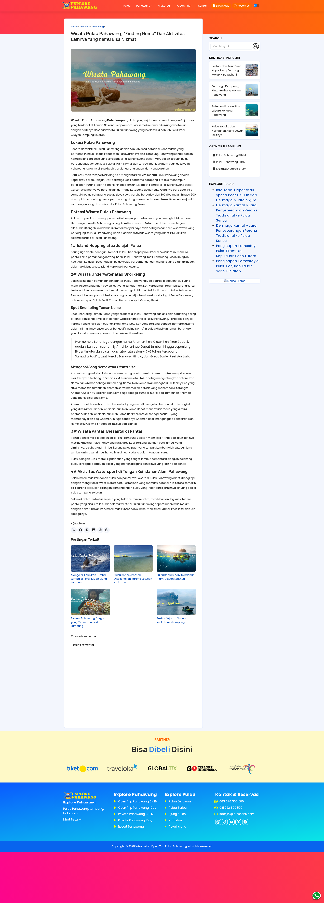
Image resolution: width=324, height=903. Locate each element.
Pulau (126, 6)
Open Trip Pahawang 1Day (137, 808)
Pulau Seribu (178, 808)
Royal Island (177, 827)
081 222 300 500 (230, 808)
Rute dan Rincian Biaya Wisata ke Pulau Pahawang (226, 110)
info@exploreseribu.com (236, 814)
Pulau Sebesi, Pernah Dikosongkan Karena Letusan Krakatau (133, 579)
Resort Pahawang (131, 827)
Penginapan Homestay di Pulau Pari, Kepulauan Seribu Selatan (237, 266)
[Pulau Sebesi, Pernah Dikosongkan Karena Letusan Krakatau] (133, 558)
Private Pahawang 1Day (135, 820)
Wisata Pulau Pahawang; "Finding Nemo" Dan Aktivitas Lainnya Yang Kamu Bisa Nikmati (128, 36)
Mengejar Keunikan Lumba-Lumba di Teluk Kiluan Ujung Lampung (89, 579)
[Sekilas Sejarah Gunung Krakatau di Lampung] (176, 602)
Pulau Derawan (180, 801)
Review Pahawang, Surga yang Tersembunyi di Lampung (87, 622)
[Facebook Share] (80, 530)
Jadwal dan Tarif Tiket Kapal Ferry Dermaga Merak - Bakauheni (226, 70)
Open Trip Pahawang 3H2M (137, 801)
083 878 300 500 (231, 801)
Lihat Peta (71, 819)
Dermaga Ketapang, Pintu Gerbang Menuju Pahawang (226, 90)
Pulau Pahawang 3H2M (230, 155)
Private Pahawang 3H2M (136, 814)
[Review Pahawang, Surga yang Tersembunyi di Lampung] (90, 602)
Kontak (202, 6)
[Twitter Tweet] (74, 530)
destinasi (85, 26)
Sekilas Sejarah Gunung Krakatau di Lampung (172, 620)
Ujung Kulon (177, 814)
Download (222, 6)
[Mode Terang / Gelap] (256, 5)
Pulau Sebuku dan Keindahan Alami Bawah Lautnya (175, 577)
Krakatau (175, 820)
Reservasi (243, 6)
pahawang (98, 26)
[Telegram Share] (87, 530)
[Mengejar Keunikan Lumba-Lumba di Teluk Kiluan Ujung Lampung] (90, 558)
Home (74, 26)
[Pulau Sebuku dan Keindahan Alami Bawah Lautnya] (176, 558)
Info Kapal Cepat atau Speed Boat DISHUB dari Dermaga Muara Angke (236, 195)
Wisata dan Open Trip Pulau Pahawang (161, 846)
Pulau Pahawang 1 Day (230, 162)
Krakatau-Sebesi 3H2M (230, 169)
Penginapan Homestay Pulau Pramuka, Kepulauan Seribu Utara (236, 250)
